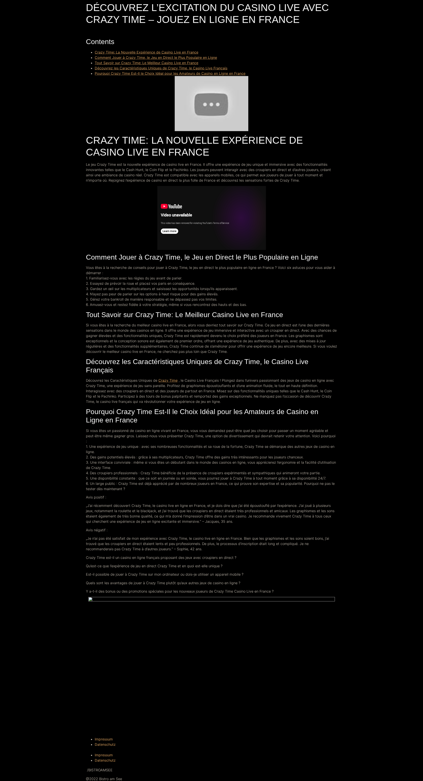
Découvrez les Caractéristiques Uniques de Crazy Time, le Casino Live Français (161, 68)
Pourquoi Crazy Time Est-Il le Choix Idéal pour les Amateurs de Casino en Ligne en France (170, 73)
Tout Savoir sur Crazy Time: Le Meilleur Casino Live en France (146, 63)
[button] (211, 749)
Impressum (104, 739)
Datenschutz (105, 744)
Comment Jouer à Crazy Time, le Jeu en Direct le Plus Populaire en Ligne (156, 57)
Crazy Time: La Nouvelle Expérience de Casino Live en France (146, 52)
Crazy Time (168, 380)
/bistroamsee (99, 770)
